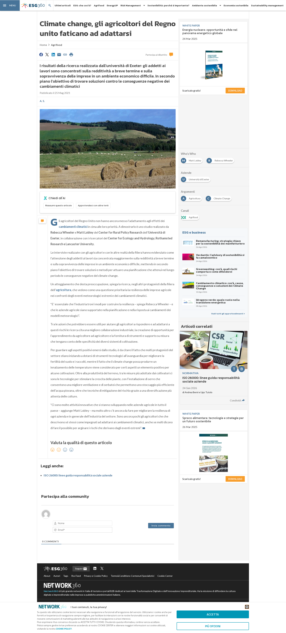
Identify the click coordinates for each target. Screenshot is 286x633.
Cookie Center (165, 575)
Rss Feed (76, 575)
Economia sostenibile (236, 5)
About (47, 575)
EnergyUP (112, 5)
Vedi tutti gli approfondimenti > (228, 313)
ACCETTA (213, 614)
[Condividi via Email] (59, 54)
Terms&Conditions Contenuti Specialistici (132, 575)
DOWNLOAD (235, 91)
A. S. (42, 100)
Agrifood (99, 5)
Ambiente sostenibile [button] (204, 5)
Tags (65, 575)
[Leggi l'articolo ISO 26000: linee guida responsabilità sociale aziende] (213, 367)
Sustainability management (267, 5)
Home (43, 45)
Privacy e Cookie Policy (96, 575)
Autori (56, 575)
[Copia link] (65, 54)
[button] (10, 5)
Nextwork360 (51, 591)
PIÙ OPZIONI (212, 626)
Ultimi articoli (63, 5)
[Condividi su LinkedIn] (53, 54)
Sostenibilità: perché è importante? (168, 5)
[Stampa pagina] (71, 54)
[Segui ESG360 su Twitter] (102, 568)
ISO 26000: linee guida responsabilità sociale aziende (78, 475)
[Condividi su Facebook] (41, 54)
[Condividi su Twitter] (47, 54)
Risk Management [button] (130, 5)
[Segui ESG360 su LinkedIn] (95, 568)
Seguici (79, 568)
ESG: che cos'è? (82, 5)
